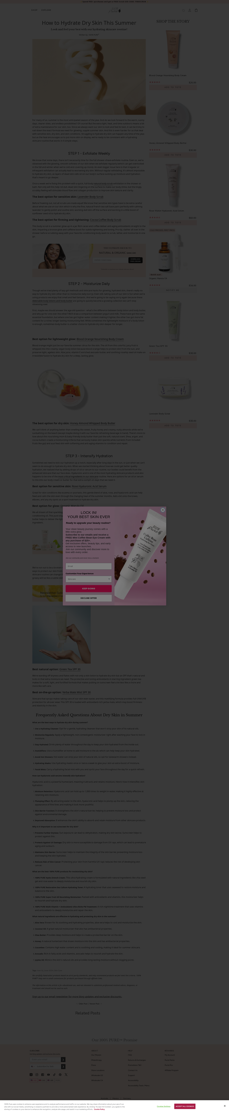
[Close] (225, 1106)
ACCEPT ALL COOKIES (185, 1106)
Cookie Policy (99, 1109)
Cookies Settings (163, 1106)
